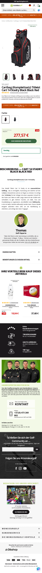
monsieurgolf (10, 528)
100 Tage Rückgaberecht (21, 1)
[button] (21, 252)
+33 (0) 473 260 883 (21, 414)
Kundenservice (11, 533)
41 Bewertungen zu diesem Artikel (19, 92)
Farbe (4, 113)
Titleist (5, 84)
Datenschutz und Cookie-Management (25, 564)
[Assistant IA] (38, 10)
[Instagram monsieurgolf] (20, 468)
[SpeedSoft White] (31, 291)
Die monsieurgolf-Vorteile (18, 537)
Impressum (8, 564)
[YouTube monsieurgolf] (25, 468)
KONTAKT (21, 404)
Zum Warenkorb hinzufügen (21, 141)
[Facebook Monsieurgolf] (16, 468)
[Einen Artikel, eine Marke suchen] (33, 10)
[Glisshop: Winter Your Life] (16, 5)
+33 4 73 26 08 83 (30, 242)
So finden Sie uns (21, 512)
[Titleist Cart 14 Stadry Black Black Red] (21, 48)
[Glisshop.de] (11, 549)
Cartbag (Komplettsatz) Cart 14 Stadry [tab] (21, 180)
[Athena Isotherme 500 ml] (10, 291)
